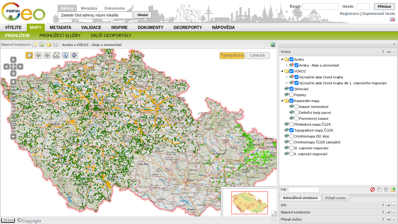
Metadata (89, 8)
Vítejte (13, 27)
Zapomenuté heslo (378, 14)
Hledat (142, 15)
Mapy (36, 27)
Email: (295, 6)
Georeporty (188, 27)
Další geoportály (111, 35)
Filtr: (284, 189)
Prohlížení (17, 35)
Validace (91, 27)
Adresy (67, 8)
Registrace (349, 14)
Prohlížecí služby (60, 35)
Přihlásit (384, 6)
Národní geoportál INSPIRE (25, 11)
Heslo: (348, 6)
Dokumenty (114, 8)
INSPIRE (119, 27)
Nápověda (223, 27)
